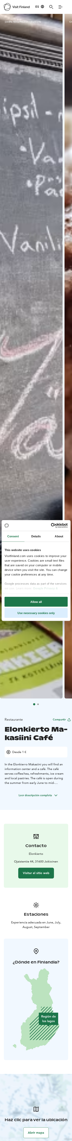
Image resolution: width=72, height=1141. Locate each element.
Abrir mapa (36, 1132)
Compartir (59, 719)
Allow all (36, 601)
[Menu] (60, 7)
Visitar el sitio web (36, 873)
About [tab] (59, 536)
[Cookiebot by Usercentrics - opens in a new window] (51, 525)
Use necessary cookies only (36, 613)
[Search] (51, 7)
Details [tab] (36, 536)
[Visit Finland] (17, 7)
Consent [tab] (13, 536)
